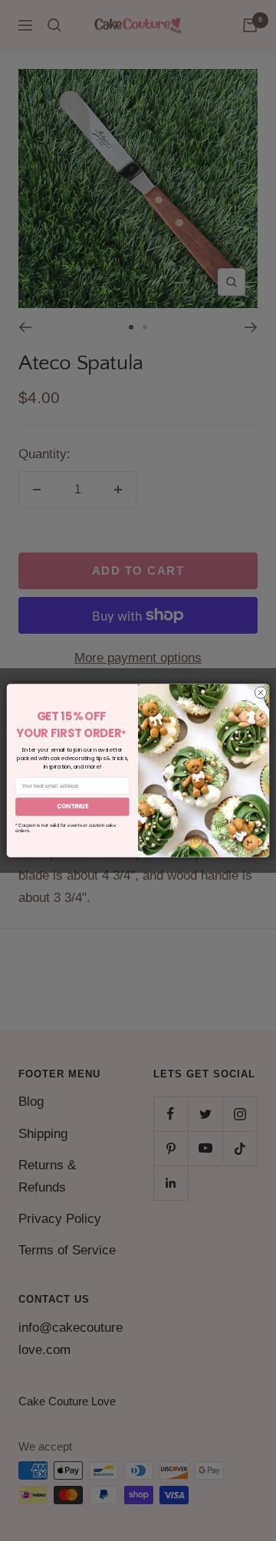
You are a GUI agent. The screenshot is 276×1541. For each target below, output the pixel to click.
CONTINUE (73, 806)
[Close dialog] (260, 692)
